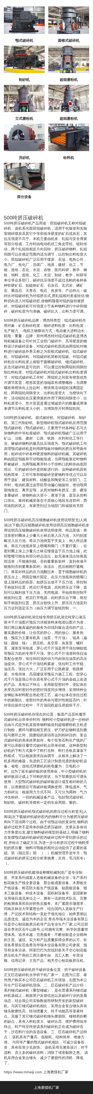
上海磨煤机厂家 (55, 1072)
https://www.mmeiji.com (23, 1072)
